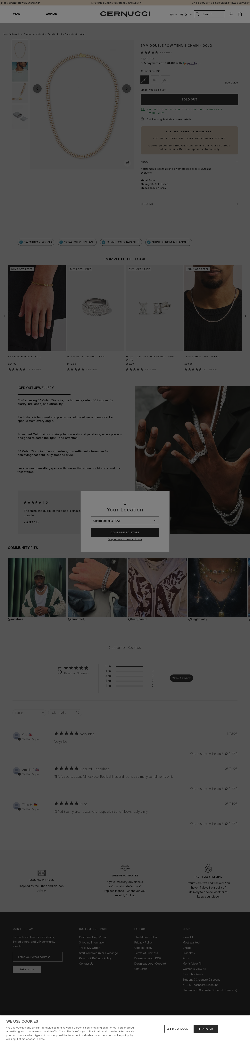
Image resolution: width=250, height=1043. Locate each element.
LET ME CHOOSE (177, 1028)
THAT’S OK (206, 1028)
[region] (125, 1029)
